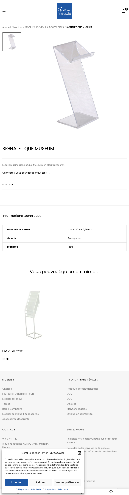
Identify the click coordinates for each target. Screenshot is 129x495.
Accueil (6, 27)
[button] (79, 453)
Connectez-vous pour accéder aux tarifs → (26, 172)
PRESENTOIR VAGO (12, 351)
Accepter (16, 482)
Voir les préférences (67, 482)
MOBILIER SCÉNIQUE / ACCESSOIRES (44, 27)
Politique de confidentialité (28, 489)
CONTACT (9, 429)
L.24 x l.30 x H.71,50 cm (80, 229)
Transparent (74, 238)
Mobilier (17, 27)
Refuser (40, 482)
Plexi (70, 246)
